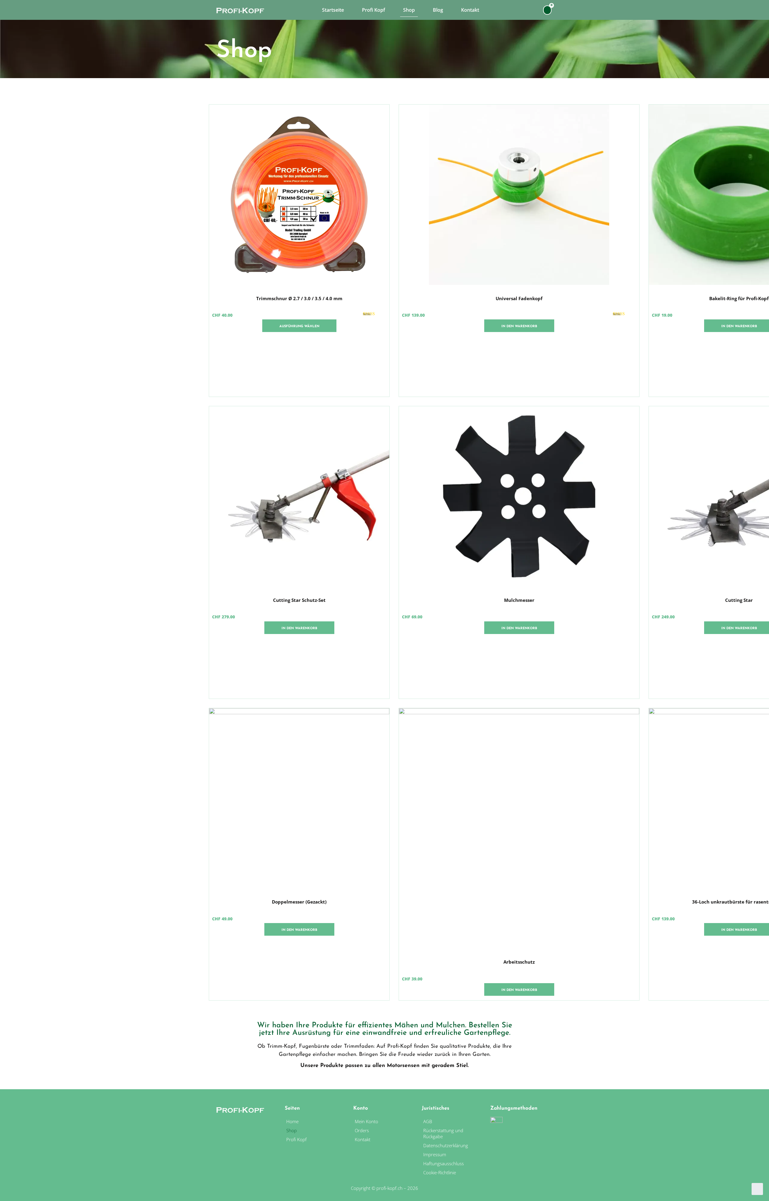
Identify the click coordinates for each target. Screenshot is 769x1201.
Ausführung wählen (299, 326)
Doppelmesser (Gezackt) (299, 902)
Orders (362, 1130)
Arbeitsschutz (519, 962)
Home (292, 1121)
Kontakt (470, 10)
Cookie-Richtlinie (439, 1172)
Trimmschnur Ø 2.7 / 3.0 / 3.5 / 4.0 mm (299, 298)
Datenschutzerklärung (446, 1145)
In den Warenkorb (519, 326)
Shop (409, 10)
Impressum (435, 1154)
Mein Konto (366, 1121)
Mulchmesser (519, 600)
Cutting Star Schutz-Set (299, 600)
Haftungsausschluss (443, 1163)
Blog (438, 10)
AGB (427, 1121)
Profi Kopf (373, 10)
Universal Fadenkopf (519, 298)
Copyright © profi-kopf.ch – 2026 (384, 1188)
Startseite (333, 10)
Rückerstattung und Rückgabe (443, 1133)
